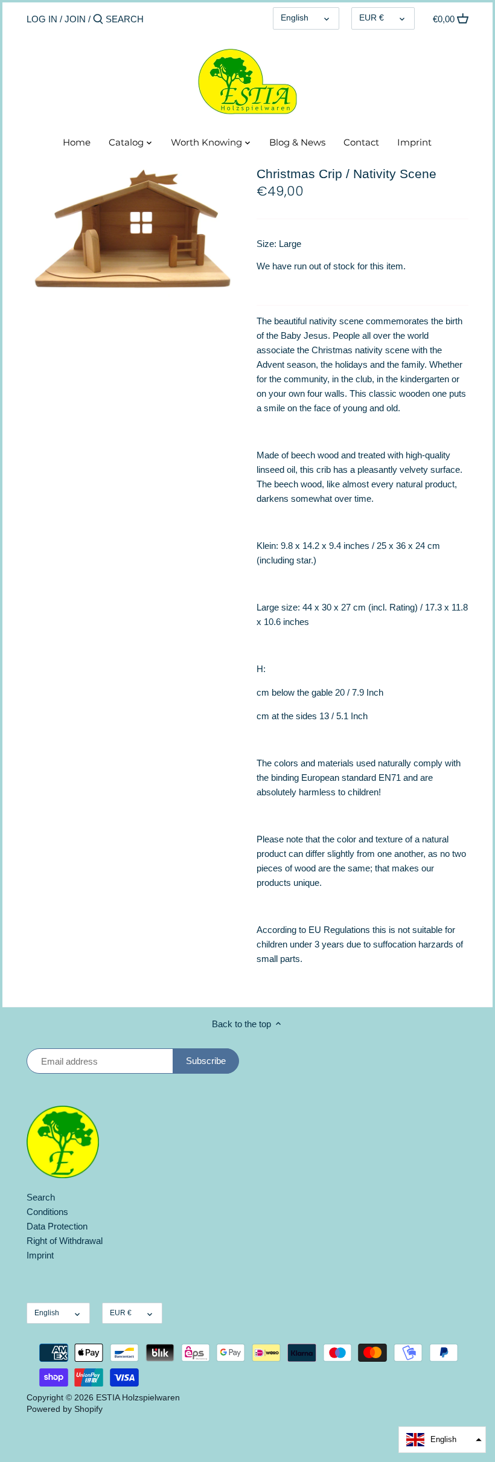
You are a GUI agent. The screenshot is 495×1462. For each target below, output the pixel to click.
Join (75, 19)
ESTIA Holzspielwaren (138, 1397)
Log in (42, 19)
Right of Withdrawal (65, 1241)
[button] (442, 1439)
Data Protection (57, 1226)
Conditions (47, 1212)
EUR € (371, 17)
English (294, 17)
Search (41, 1197)
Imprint (40, 1255)
